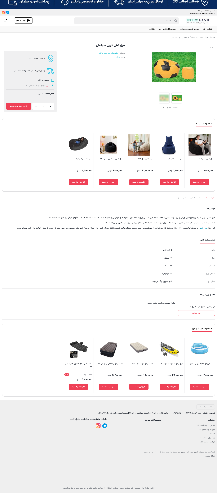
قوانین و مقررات (207, 442)
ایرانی (118, 57)
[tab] (210, 198)
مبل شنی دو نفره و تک (200, 37)
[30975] (78, 182)
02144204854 (208, 13)
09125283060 (195, 13)
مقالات (212, 433)
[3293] (169, 387)
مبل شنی (203, 228)
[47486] (139, 182)
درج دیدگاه (196, 313)
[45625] (108, 182)
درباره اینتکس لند (207, 429)
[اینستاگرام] (3, 12)
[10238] (139, 387)
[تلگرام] (7, 12)
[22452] (78, 387)
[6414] (169, 182)
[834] (108, 387)
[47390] (199, 182)
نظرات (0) (182, 198)
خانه (213, 37)
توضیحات (210, 198)
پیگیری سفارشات (207, 437)
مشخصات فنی (196, 198)
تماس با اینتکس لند (206, 425)
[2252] (199, 387)
